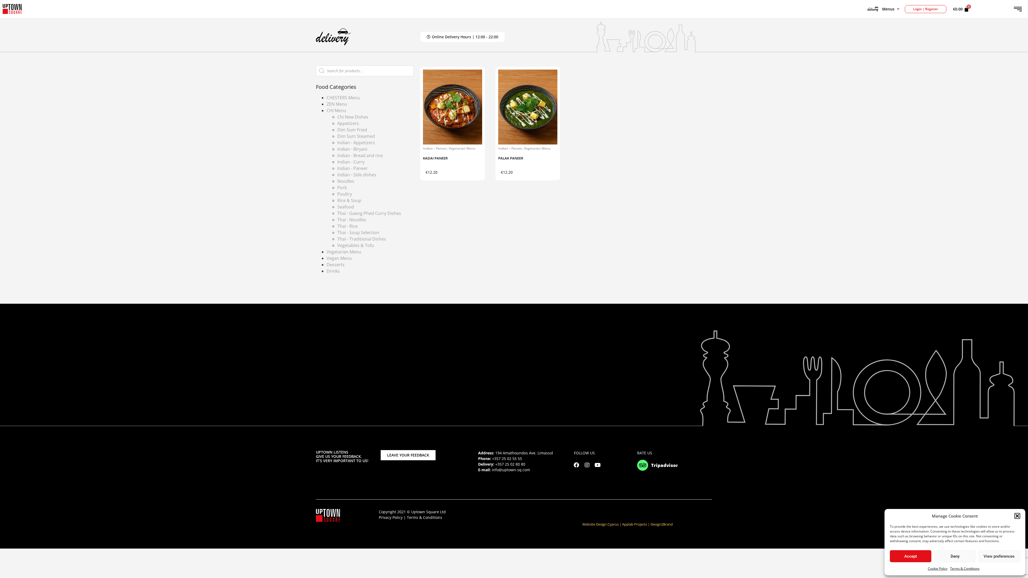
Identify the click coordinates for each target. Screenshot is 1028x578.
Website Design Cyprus (600, 524)
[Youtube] (597, 465)
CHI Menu (336, 110)
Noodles (345, 181)
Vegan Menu (339, 258)
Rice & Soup (349, 200)
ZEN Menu (337, 104)
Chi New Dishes (352, 117)
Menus (888, 9)
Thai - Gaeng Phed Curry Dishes (369, 213)
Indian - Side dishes (356, 175)
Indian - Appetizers (356, 143)
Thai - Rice (347, 226)
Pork (342, 188)
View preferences (999, 556)
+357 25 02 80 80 (510, 464)
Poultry (344, 194)
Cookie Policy (937, 568)
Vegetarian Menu (344, 252)
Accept (910, 556)
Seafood (345, 207)
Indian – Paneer (435, 148)
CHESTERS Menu (343, 98)
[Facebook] (576, 465)
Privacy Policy (391, 517)
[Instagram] (587, 465)
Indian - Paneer (352, 168)
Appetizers (348, 123)
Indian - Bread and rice (360, 155)
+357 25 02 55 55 (507, 458)
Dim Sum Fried (352, 130)
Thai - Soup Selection (358, 232)
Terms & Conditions (965, 568)
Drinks (333, 271)
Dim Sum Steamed (356, 136)
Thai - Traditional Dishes (361, 239)
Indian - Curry (351, 162)
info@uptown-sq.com (511, 469)
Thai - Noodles (351, 220)
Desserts (336, 265)
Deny (955, 556)
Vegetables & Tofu (355, 245)
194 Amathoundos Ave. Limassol (524, 452)
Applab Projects (634, 524)
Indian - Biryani (352, 149)
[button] (1017, 516)
